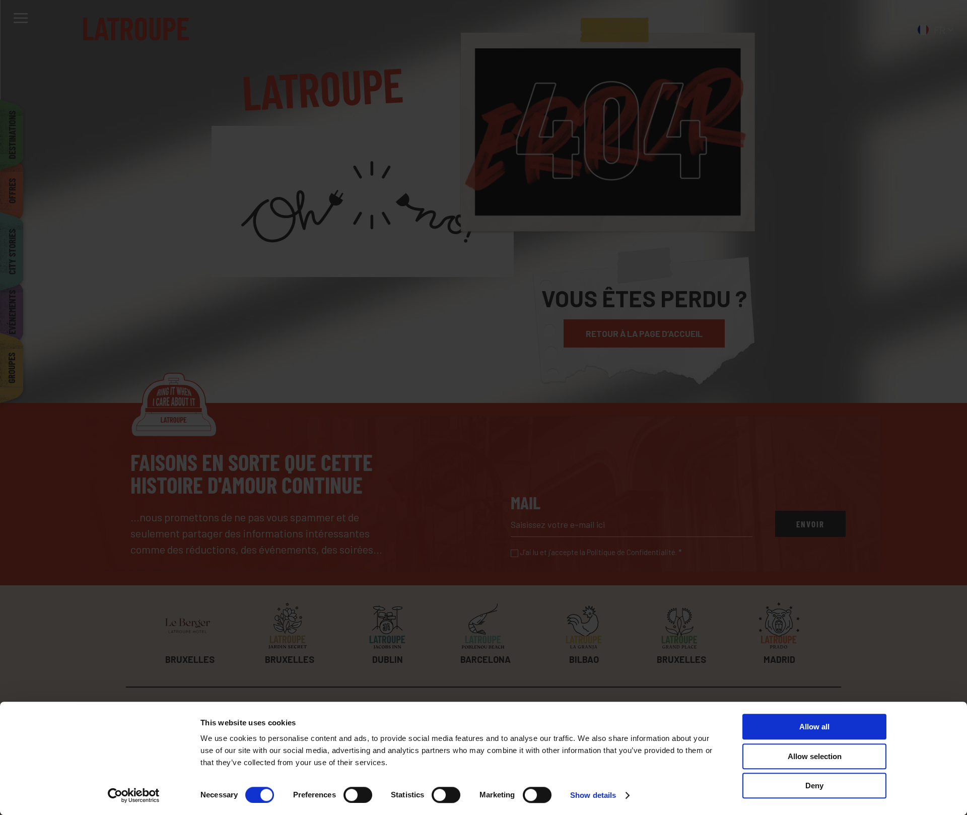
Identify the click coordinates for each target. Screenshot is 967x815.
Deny (814, 785)
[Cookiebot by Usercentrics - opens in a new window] (134, 795)
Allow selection (815, 756)
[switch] (357, 795)
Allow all (814, 726)
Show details (593, 795)
